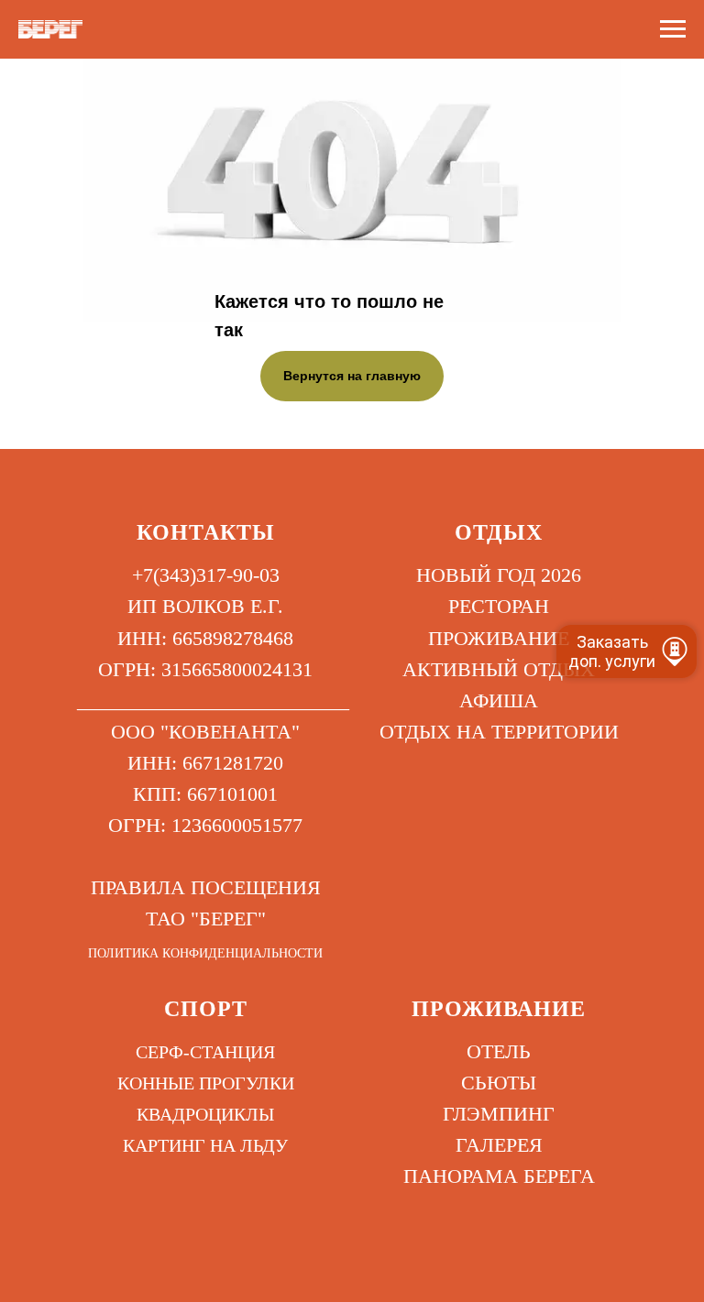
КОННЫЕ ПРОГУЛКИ (205, 1083)
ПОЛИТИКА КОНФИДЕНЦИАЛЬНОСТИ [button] (205, 953)
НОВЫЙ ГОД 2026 (498, 574)
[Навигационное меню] (673, 29)
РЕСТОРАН (498, 606)
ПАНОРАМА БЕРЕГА (499, 1176)
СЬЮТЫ (498, 1082)
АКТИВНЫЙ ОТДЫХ (498, 669)
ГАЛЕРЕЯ (499, 1144)
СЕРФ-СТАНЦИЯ (205, 1052)
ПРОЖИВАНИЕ (498, 638)
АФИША (498, 700)
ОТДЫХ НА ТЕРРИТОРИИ (499, 731)
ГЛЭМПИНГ (499, 1113)
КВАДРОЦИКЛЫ (205, 1114)
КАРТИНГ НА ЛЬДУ (205, 1145)
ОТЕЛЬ (499, 1051)
